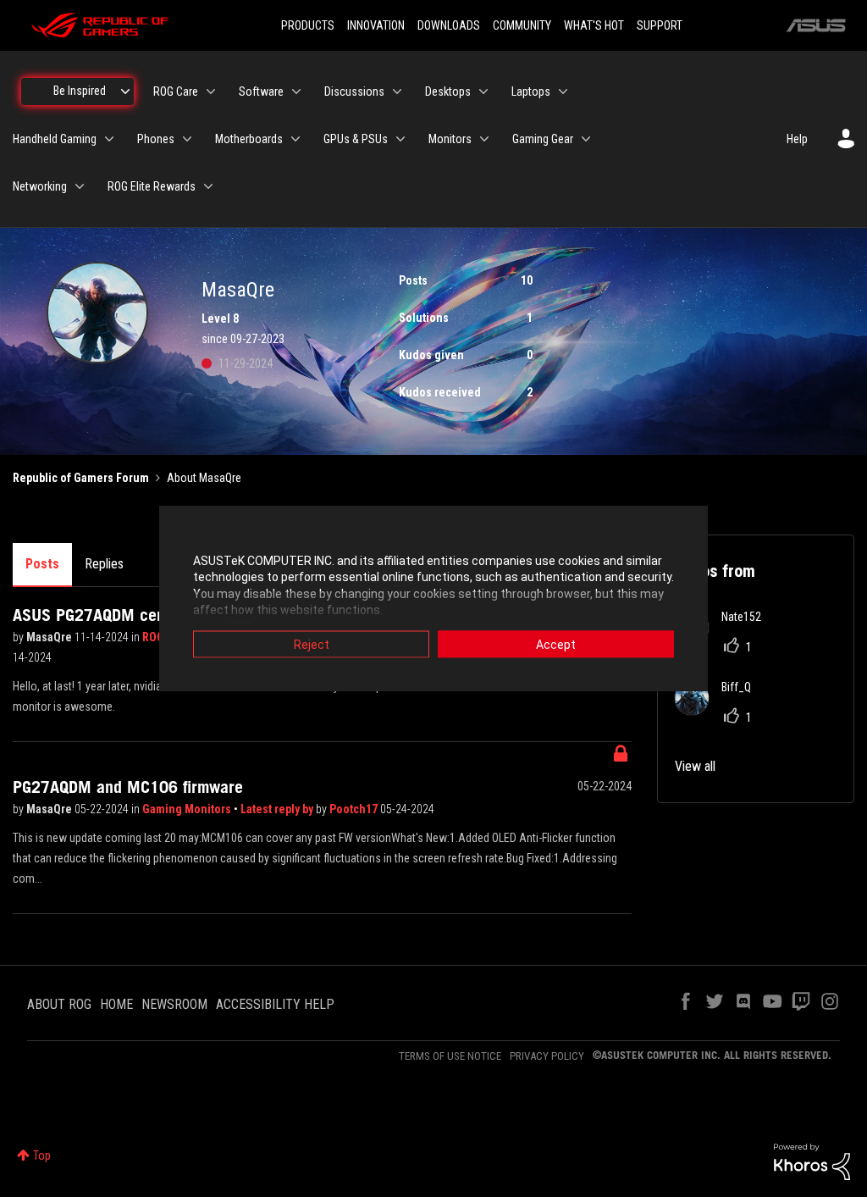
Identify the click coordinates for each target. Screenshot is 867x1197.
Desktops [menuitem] (448, 91)
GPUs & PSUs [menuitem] (355, 139)
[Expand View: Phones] (187, 139)
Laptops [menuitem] (530, 91)
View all (695, 766)
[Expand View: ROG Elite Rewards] (208, 186)
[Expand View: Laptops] (563, 91)
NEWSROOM (174, 1004)
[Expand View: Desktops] (483, 91)
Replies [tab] (104, 564)
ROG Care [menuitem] (175, 91)
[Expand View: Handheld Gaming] (109, 139)
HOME (116, 1004)
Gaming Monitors (188, 809)
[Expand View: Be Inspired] (125, 91)
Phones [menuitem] (155, 139)
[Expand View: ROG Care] (210, 91)
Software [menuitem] (261, 91)
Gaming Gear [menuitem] (542, 139)
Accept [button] (556, 644)
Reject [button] (311, 644)
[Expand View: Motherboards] (295, 139)
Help (797, 139)
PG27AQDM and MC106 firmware (128, 787)
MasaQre (50, 637)
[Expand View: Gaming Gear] (585, 139)
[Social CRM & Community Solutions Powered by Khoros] (812, 1160)
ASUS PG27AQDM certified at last (130, 615)
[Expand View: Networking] (79, 186)
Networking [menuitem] (40, 186)
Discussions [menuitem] (354, 91)
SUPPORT (659, 25)
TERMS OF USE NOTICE (450, 1056)
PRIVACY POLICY (547, 1056)
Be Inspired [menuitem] (79, 90)
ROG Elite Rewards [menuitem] (152, 186)
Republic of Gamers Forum (81, 478)
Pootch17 (354, 809)
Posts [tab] (42, 564)
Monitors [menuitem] (450, 139)
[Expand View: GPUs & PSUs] (400, 139)
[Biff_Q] (719, 710)
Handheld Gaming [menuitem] (55, 139)
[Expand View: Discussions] (397, 91)
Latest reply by (278, 809)
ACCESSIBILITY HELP (275, 1004)
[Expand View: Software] (296, 91)
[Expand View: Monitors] (484, 139)
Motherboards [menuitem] (249, 139)
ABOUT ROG (59, 1004)
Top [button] (42, 1155)
